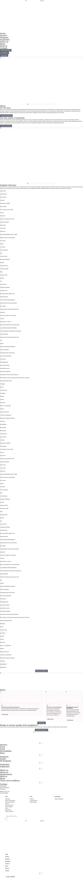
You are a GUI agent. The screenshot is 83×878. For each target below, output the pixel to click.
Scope (3, 759)
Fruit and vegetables (10, 802)
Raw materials (33, 802)
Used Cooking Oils (58, 799)
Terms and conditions (10, 780)
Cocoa (6, 808)
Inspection (5, 40)
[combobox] (41, 816)
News (2, 44)
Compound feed (33, 800)
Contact (3, 48)
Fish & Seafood (8, 806)
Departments (6, 774)
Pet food (32, 799)
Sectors (3, 35)
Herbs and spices (9, 811)
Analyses (4, 37)
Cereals (7, 803)
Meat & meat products (10, 800)
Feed (2, 749)
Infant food (7, 799)
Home (3, 33)
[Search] (6, 818)
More (2, 753)
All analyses (5, 761)
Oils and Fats (8, 809)
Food (2, 747)
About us (4, 42)
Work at (3, 46)
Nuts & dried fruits (9, 805)
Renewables (5, 751)
